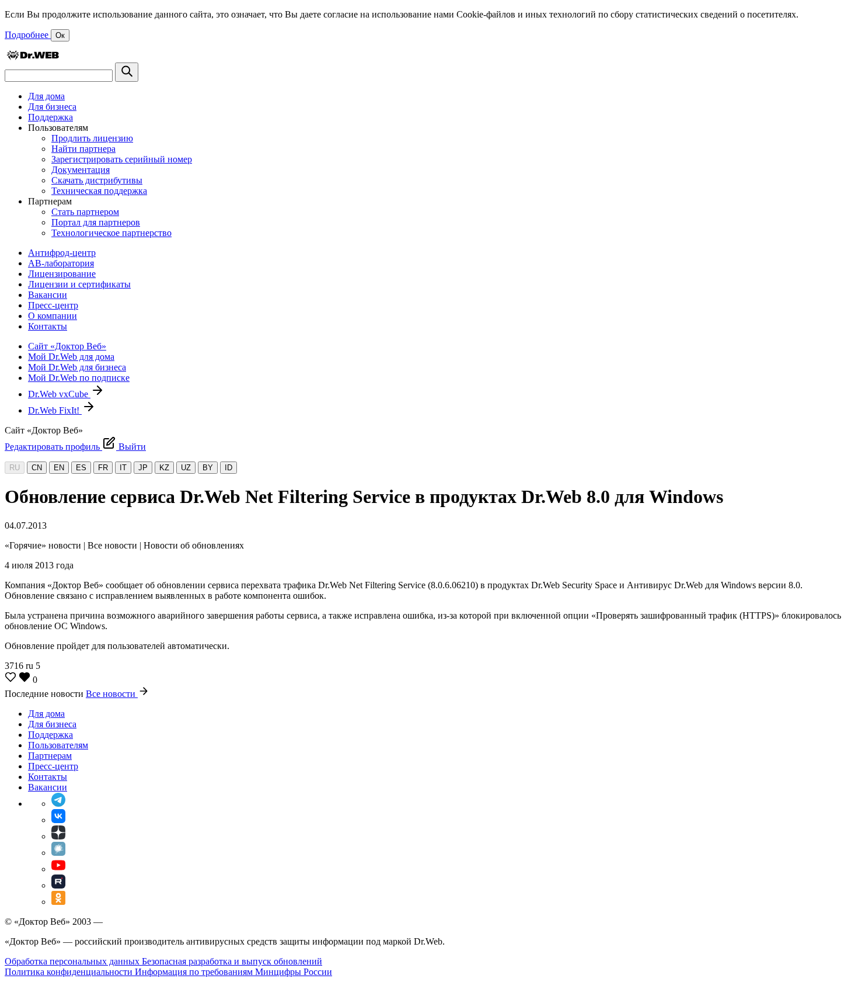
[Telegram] (58, 803)
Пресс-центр (53, 305)
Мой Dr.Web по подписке (79, 378)
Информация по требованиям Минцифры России (233, 972)
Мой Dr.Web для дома (71, 357)
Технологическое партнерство (111, 233)
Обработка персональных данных (73, 961)
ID (228, 467)
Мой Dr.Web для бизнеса (77, 367)
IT (123, 467)
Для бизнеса (52, 107)
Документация (80, 170)
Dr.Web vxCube (59, 394)
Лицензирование (62, 274)
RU (14, 467)
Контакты (47, 326)
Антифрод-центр (62, 253)
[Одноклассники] (58, 902)
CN (37, 467)
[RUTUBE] (58, 885)
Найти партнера (83, 149)
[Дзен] (58, 836)
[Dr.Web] (33, 57)
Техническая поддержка (99, 191)
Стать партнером (85, 212)
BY (208, 467)
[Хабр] (58, 853)
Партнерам (50, 756)
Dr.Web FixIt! (55, 410)
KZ (164, 467)
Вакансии (47, 295)
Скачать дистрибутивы (96, 180)
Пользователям (58, 745)
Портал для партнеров (95, 222)
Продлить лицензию (92, 138)
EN (59, 467)
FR (103, 467)
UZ (186, 467)
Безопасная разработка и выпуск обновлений (232, 961)
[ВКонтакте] (58, 820)
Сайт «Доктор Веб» (67, 346)
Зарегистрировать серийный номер (121, 159)
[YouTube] (58, 869)
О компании (52, 316)
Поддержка (50, 117)
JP (143, 467)
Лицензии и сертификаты (79, 284)
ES (81, 467)
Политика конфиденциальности (70, 972)
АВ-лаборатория (61, 263)
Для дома (46, 96)
